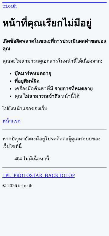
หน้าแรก (11, 120)
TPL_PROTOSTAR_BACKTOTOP (38, 175)
